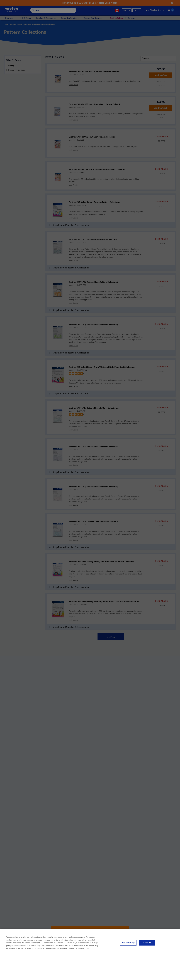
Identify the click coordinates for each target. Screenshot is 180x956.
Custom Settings (128, 942)
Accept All (147, 942)
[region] (90, 942)
